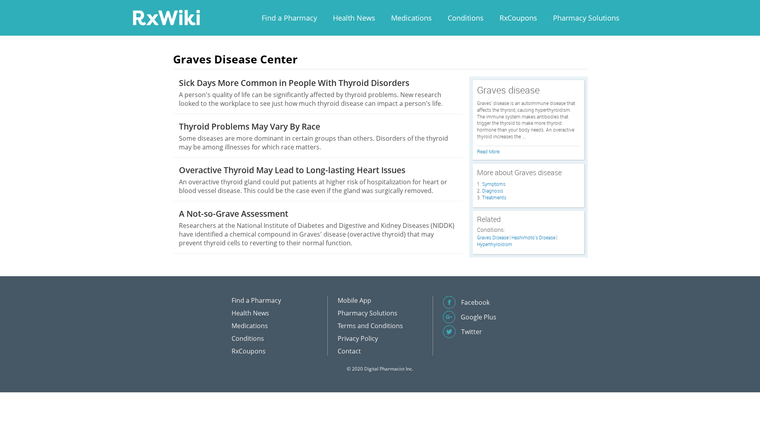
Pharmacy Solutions (586, 18)
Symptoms (493, 184)
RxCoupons (518, 18)
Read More (488, 151)
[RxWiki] (166, 17)
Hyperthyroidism (494, 244)
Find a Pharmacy (289, 18)
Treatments (494, 197)
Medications (411, 18)
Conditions (466, 18)
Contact (349, 351)
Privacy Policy (358, 338)
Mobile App (354, 300)
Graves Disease (493, 237)
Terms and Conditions (370, 325)
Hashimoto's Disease (533, 237)
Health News (354, 18)
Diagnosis (492, 190)
